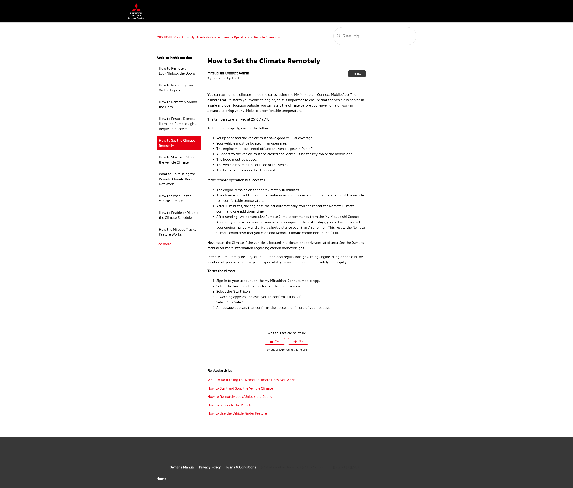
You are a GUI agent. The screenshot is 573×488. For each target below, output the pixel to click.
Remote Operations (267, 37)
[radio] (275, 341)
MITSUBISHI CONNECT (171, 37)
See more (164, 244)
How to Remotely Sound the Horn (178, 104)
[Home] (134, 18)
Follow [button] (357, 73)
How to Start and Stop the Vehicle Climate (176, 159)
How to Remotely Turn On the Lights (176, 87)
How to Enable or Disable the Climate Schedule (178, 215)
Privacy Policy (210, 467)
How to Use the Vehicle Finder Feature (237, 413)
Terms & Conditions (240, 467)
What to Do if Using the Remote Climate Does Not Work (177, 179)
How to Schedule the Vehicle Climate (175, 198)
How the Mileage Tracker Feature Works (178, 232)
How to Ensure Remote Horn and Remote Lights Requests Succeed (178, 124)
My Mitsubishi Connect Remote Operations (219, 37)
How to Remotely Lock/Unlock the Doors (177, 70)
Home (161, 479)
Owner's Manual (182, 467)
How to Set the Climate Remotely (177, 142)
